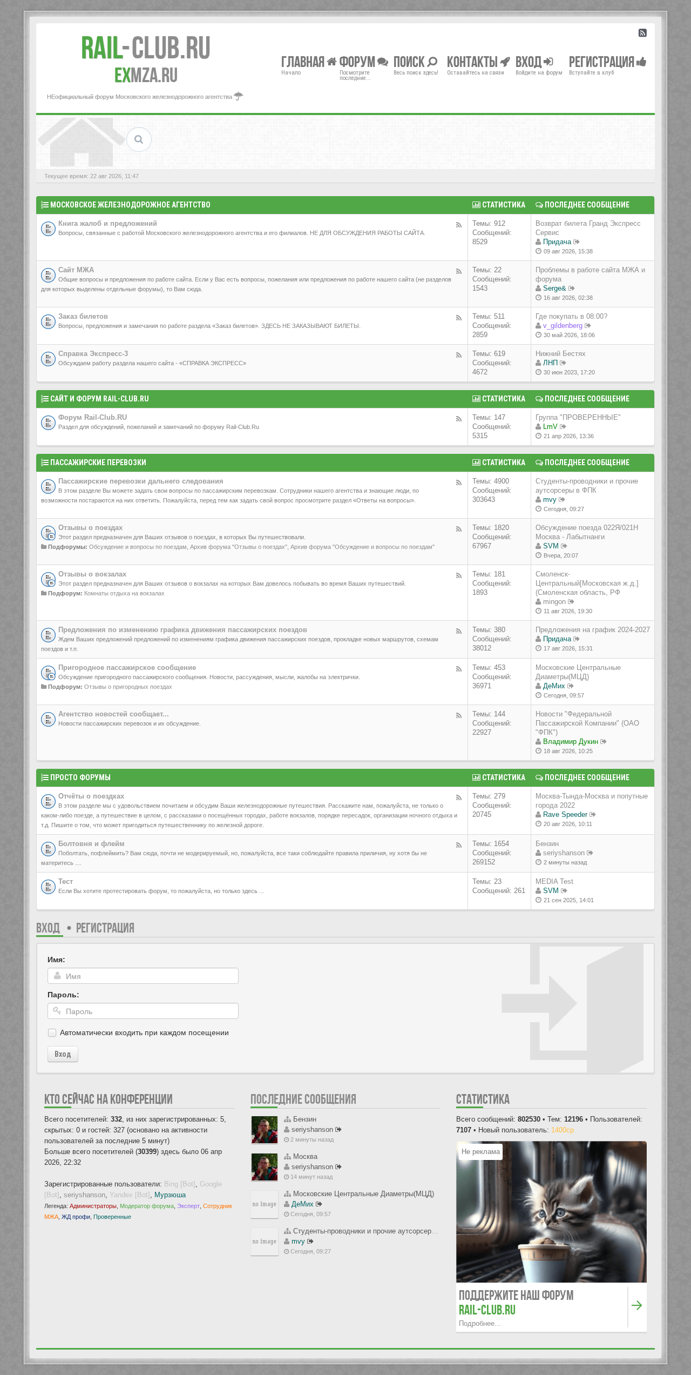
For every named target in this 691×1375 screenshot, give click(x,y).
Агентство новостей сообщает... (113, 714)
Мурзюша (170, 1195)
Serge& (554, 288)
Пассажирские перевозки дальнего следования (140, 481)
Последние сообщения (303, 1099)
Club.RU (146, 47)
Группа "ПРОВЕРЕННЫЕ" (578, 417)
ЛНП (550, 363)
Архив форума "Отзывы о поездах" (238, 547)
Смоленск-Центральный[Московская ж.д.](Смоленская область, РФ (587, 583)
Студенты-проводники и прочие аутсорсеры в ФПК (376, 1231)
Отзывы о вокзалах (92, 574)
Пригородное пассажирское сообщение (127, 667)
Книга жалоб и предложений (107, 223)
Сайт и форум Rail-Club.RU (99, 398)
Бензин (547, 844)
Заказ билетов (83, 316)
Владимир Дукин (570, 741)
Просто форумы (80, 777)
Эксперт (188, 1206)
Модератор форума (147, 1206)
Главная (304, 61)
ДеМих (554, 686)
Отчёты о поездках (91, 796)
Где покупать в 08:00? (571, 316)
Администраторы (93, 1206)
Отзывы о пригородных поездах (128, 686)
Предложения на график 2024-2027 (593, 630)
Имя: (56, 959)
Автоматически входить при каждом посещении (144, 1032)
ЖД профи (76, 1216)
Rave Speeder (565, 814)
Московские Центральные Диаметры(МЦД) (363, 1194)
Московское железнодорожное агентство (130, 204)
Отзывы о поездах (90, 528)
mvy (550, 499)
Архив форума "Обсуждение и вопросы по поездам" (362, 547)
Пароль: (63, 994)
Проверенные (112, 1216)
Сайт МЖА (76, 270)
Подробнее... (480, 1323)
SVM (551, 546)
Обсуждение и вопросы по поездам (138, 547)
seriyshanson (564, 853)
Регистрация (105, 928)
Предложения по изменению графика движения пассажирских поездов (182, 630)
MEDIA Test (554, 881)
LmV (550, 426)
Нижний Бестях (561, 354)
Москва (305, 1156)
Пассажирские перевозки (98, 462)
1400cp (562, 1130)
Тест (65, 881)
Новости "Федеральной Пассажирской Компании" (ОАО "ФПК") (587, 723)
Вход (48, 928)
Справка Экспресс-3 (93, 354)
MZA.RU (146, 75)
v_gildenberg (562, 325)
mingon (554, 602)
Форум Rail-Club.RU (92, 417)
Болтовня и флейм (91, 844)
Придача (557, 242)
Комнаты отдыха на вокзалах (124, 593)
